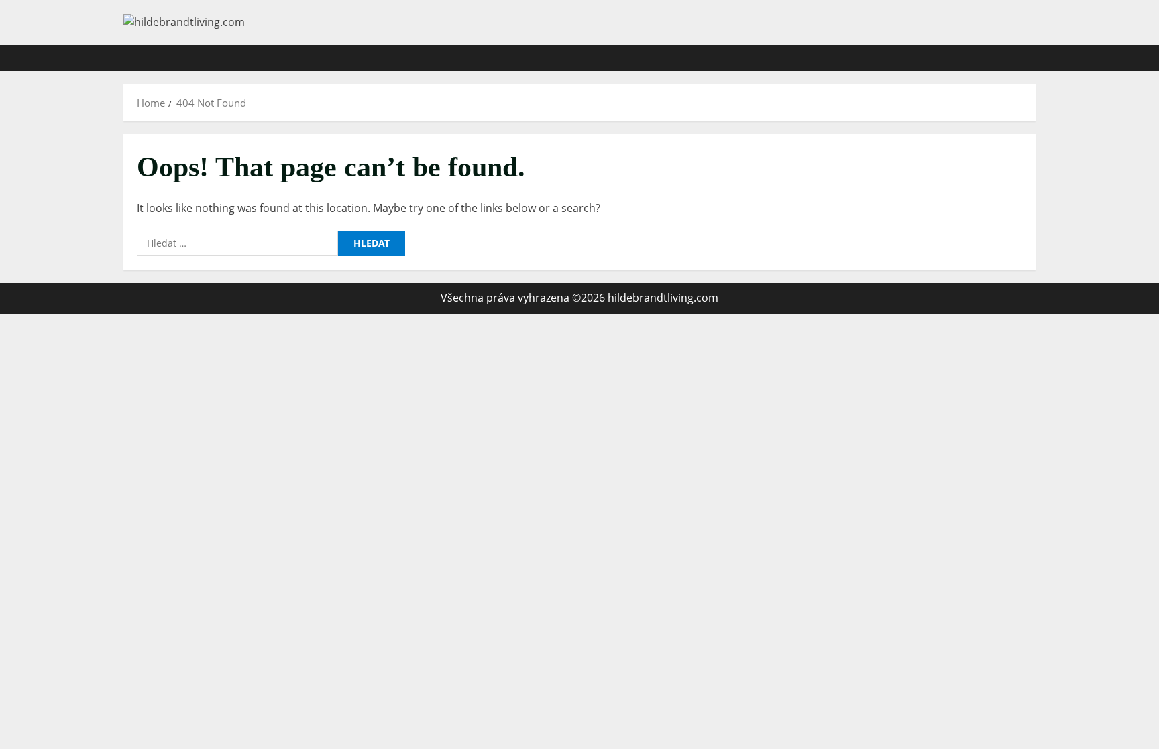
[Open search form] (1032, 58)
